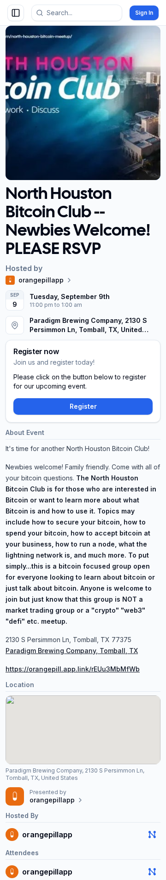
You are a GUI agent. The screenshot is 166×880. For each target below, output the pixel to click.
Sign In (144, 12)
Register (83, 406)
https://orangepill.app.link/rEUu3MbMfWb (73, 669)
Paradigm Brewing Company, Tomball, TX (72, 650)
